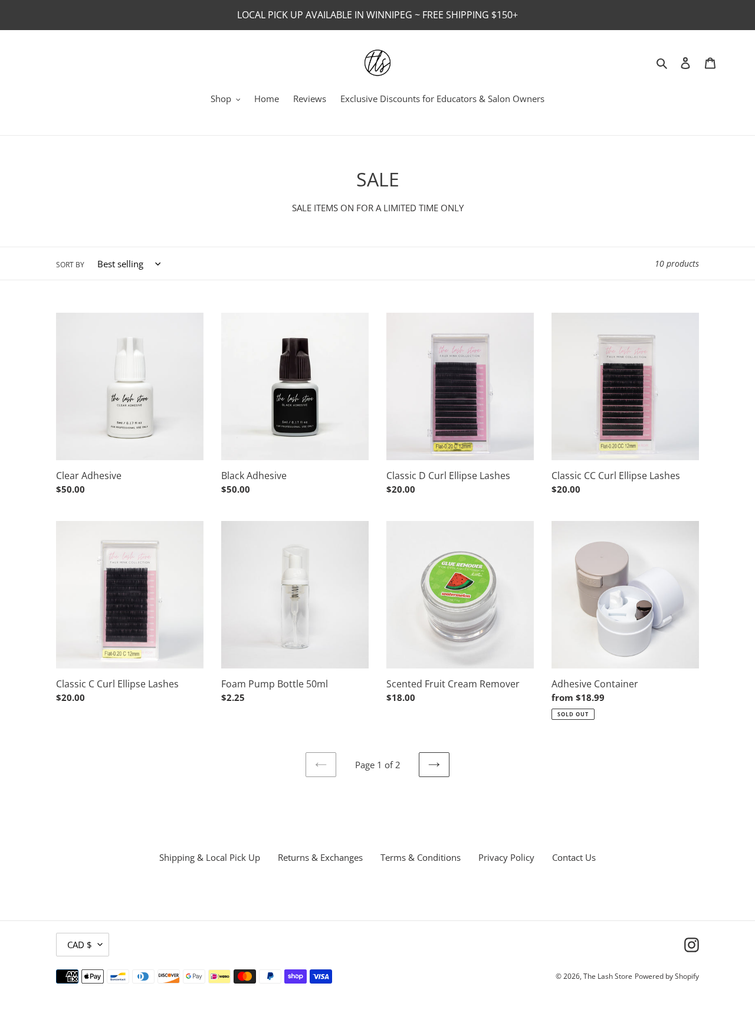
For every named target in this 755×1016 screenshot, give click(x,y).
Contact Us (574, 857)
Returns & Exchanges (320, 857)
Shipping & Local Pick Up (209, 857)
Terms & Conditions (420, 857)
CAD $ (79, 945)
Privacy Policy (506, 857)
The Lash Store (607, 976)
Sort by (70, 265)
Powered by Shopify (667, 976)
